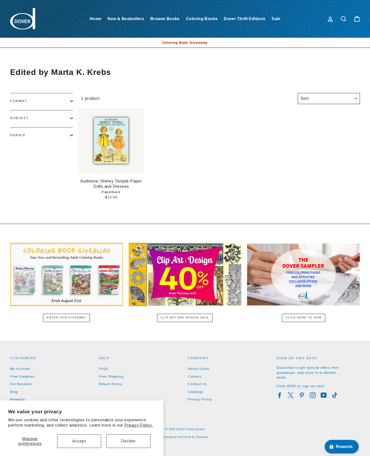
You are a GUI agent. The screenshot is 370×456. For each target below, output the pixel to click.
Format (18, 101)
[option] (185, 42)
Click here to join (303, 317)
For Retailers (21, 384)
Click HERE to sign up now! (301, 386)
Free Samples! (22, 376)
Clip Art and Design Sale (185, 317)
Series (17, 135)
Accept (79, 441)
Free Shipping (111, 376)
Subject (19, 118)
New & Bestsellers (125, 19)
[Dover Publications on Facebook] (280, 395)
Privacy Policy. (138, 425)
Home (95, 19)
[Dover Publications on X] (291, 395)
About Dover (199, 369)
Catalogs (195, 392)
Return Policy (110, 384)
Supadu (202, 436)
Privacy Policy (200, 399)
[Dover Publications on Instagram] (313, 395)
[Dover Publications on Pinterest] (302, 395)
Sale (276, 19)
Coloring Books (202, 19)
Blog (14, 392)
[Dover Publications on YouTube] (324, 395)
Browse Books (165, 19)
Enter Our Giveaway (66, 317)
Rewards (17, 399)
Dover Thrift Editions (244, 19)
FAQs (103, 369)
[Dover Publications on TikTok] (335, 395)
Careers (195, 376)
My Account (20, 369)
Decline (128, 441)
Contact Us (197, 384)
